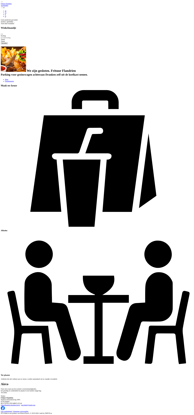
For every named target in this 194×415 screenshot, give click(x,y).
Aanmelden (4, 5)
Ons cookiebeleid (6, 411)
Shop (6, 79)
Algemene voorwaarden (20, 411)
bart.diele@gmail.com (28, 405)
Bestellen (4, 43)
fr (5, 14)
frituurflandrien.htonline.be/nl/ (10, 405)
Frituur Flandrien (6, 4)
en (5, 13)
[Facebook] (3, 409)
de (5, 11)
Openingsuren (9, 81)
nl (3, 7)
